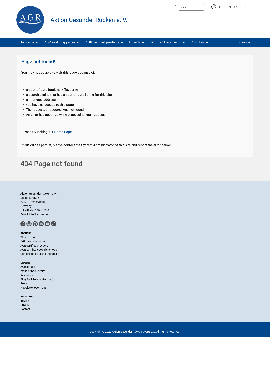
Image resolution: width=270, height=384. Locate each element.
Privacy (24, 304)
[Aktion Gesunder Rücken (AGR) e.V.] (31, 20)
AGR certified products (34, 245)
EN (229, 7)
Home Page (63, 132)
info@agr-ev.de (38, 214)
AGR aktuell (27, 266)
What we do (27, 237)
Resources (26, 275)
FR (244, 7)
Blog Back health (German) (36, 279)
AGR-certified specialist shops (38, 249)
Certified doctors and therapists (39, 253)
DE (221, 7)
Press (23, 283)
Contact (25, 309)
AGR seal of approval (33, 241)
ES (236, 7)
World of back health (32, 271)
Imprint (24, 300)
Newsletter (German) (33, 287)
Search (175, 7)
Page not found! (38, 61)
